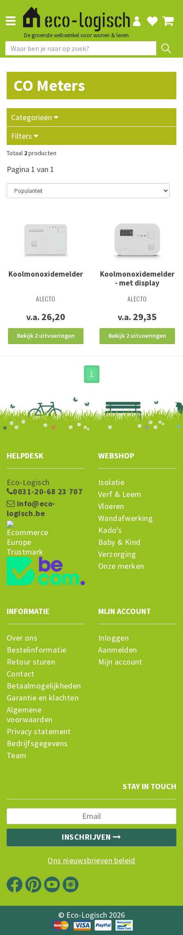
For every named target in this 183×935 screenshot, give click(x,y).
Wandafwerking (125, 518)
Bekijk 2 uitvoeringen (46, 336)
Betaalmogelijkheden (44, 686)
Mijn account (120, 662)
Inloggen (113, 638)
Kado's (110, 530)
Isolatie (111, 482)
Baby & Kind (119, 542)
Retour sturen (31, 662)
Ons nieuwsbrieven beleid (91, 860)
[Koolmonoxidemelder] (46, 240)
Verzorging (117, 554)
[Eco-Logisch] (76, 15)
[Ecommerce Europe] (46, 521)
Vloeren (111, 506)
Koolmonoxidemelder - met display (137, 278)
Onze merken (121, 566)
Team (17, 755)
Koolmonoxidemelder (45, 274)
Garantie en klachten (43, 698)
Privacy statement (39, 731)
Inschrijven (87, 837)
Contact (21, 674)
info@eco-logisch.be (31, 508)
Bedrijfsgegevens (37, 743)
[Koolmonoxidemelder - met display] (137, 240)
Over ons (22, 638)
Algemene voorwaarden (29, 714)
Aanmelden (117, 650)
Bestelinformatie (36, 650)
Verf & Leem (119, 494)
